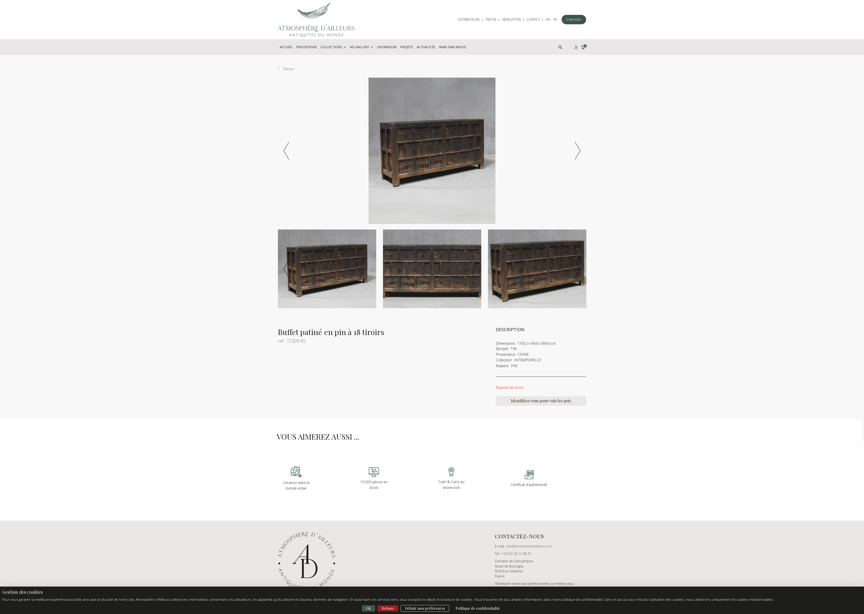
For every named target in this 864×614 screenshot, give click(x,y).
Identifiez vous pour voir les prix (541, 400)
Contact (533, 19)
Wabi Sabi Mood (452, 47)
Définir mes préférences (425, 608)
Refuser (388, 608)
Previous (286, 151)
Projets (406, 47)
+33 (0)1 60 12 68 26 (516, 553)
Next (577, 151)
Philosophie (306, 47)
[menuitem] (471, 19)
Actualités (426, 47)
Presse (491, 19)
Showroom (386, 47)
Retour (288, 68)
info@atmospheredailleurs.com (529, 546)
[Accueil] (316, 19)
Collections (331, 47)
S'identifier (573, 19)
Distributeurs (469, 19)
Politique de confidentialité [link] (478, 608)
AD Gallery (359, 47)
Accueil (286, 47)
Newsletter (511, 19)
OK (368, 608)
